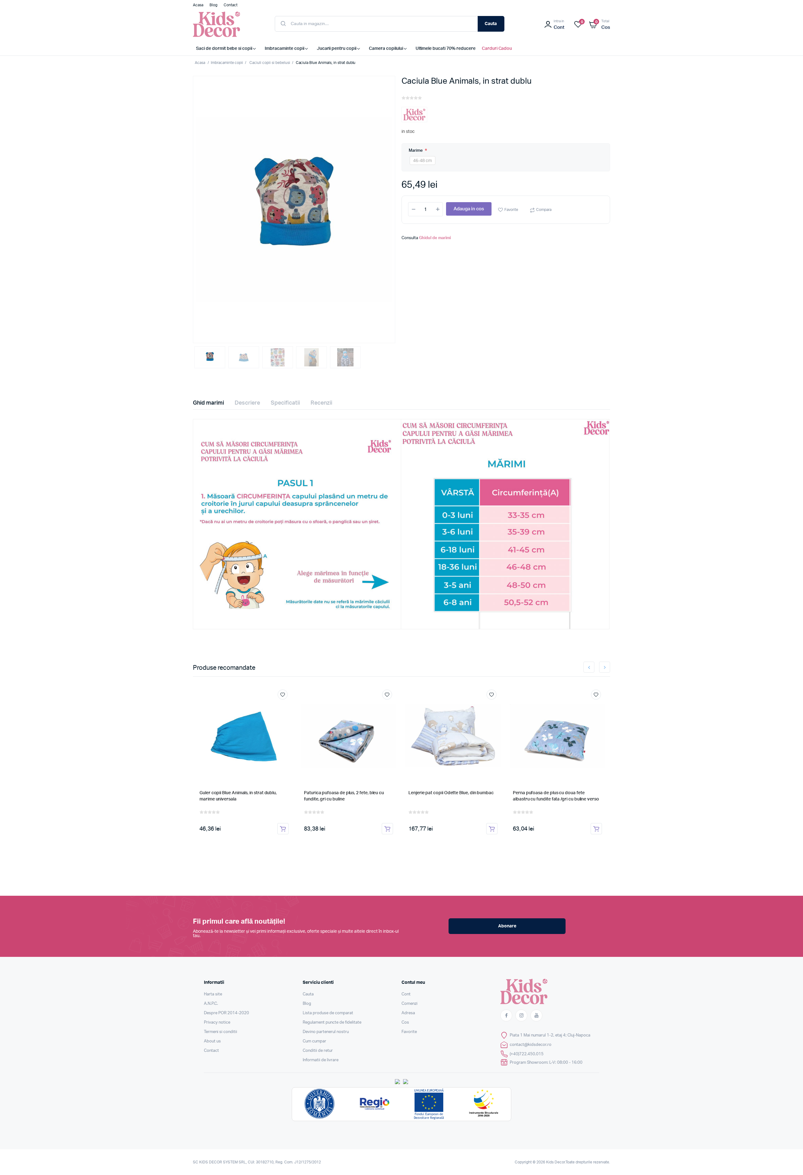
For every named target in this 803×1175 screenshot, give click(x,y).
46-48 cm (422, 161)
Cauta (491, 24)
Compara (543, 210)
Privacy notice (217, 1022)
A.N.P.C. (211, 1004)
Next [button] (604, 667)
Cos (405, 1022)
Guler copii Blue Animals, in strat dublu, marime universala (238, 796)
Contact (211, 1051)
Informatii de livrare (320, 1060)
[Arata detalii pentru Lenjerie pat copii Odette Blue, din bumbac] (453, 735)
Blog (307, 1004)
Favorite (511, 210)
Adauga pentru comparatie (286, 706)
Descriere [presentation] (247, 403)
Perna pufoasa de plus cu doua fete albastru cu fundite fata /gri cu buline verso (556, 796)
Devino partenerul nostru (326, 1032)
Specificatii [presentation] (285, 403)
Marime (416, 151)
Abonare (507, 926)
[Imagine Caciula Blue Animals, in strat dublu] (294, 209)
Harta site (213, 994)
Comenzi (409, 1004)
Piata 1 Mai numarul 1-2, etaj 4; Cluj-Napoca (550, 1035)
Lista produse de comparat (328, 1013)
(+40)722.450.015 (527, 1054)
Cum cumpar (314, 1041)
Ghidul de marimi (435, 238)
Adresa (408, 1013)
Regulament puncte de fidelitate (332, 1022)
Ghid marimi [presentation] (208, 403)
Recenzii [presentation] (321, 403)
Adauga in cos (469, 209)
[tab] (212, 403)
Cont (406, 994)
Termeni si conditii (220, 1032)
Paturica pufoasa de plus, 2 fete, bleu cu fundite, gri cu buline (344, 796)
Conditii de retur (318, 1051)
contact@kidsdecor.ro (530, 1045)
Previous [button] (588, 667)
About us (212, 1041)
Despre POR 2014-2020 (226, 1013)
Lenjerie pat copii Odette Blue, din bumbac (451, 793)
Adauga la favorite (283, 695)
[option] (294, 209)
